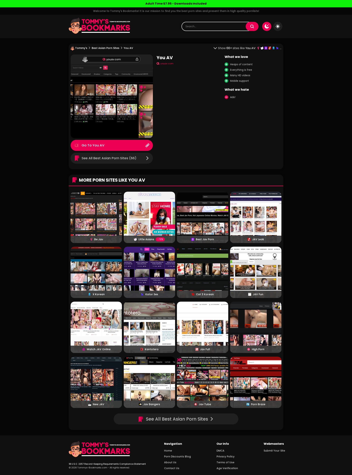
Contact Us (171, 468)
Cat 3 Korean (205, 294)
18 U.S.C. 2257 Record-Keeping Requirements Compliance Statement (107, 463)
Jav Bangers (151, 404)
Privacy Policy (225, 456)
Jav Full (205, 349)
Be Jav (98, 239)
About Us (170, 462)
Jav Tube (205, 404)
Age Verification (227, 468)
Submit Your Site (274, 450)
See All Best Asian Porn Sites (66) (109, 158)
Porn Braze (258, 404)
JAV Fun (258, 294)
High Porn (258, 349)
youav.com (113, 59)
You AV (98, 145)
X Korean (99, 294)
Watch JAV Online (99, 349)
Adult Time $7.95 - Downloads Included (176, 3)
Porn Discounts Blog (177, 456)
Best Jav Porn (205, 239)
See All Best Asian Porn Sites (177, 419)
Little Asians (146, 239)
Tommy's (81, 48)
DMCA (220, 450)
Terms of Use (225, 462)
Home (168, 450)
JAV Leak (258, 239)
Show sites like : (237, 48)
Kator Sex (151, 294)
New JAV (98, 404)
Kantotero (152, 349)
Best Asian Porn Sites (105, 48)
